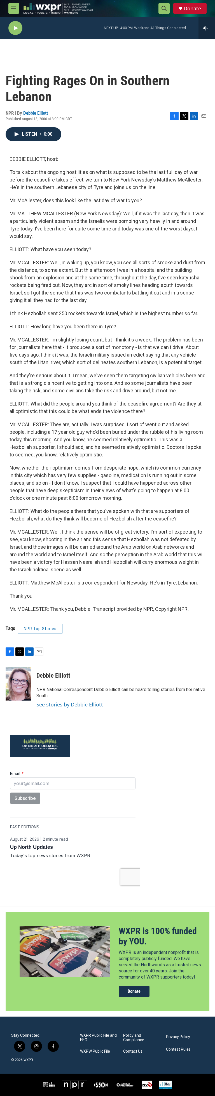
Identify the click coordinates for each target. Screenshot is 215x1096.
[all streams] (206, 28)
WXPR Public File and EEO (98, 1037)
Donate (192, 8)
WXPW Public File (95, 1051)
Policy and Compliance (133, 1037)
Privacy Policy (178, 1037)
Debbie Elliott (35, 113)
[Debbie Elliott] (18, 684)
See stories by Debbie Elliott (69, 704)
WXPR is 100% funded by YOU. (158, 936)
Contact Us (132, 1051)
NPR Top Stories (40, 628)
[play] (15, 28)
